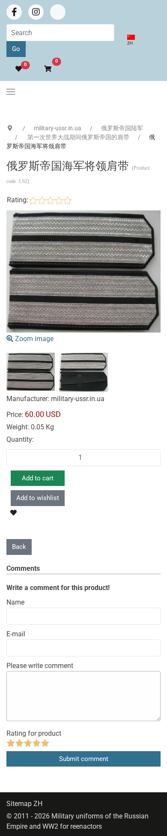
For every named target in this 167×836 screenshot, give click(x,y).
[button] (44, 69)
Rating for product (33, 733)
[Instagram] (36, 12)
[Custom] (58, 12)
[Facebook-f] (14, 12)
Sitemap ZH (24, 804)
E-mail (15, 634)
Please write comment (39, 666)
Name (15, 602)
